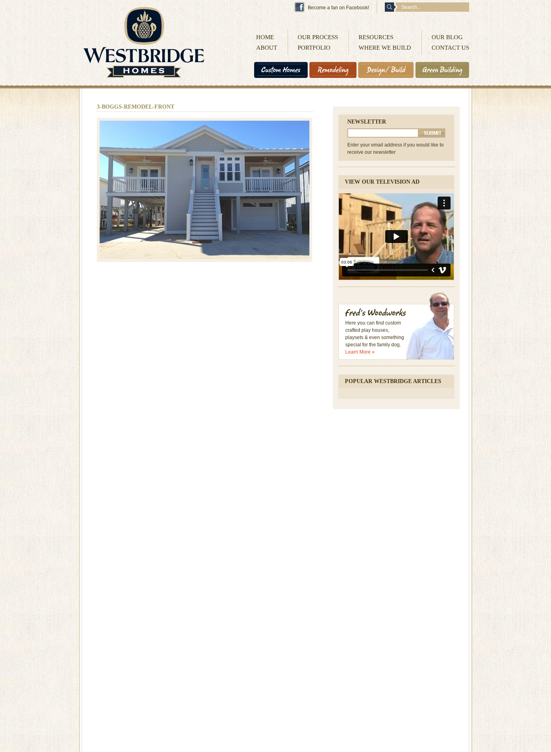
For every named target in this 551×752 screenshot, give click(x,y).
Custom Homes (281, 70)
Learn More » (360, 352)
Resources (376, 37)
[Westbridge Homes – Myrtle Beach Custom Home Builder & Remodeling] (144, 76)
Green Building (442, 70)
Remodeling (333, 70)
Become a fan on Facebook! (338, 7)
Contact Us (450, 47)
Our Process (318, 37)
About (266, 47)
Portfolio (314, 47)
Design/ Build (386, 70)
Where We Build (385, 47)
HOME (265, 37)
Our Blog (447, 37)
